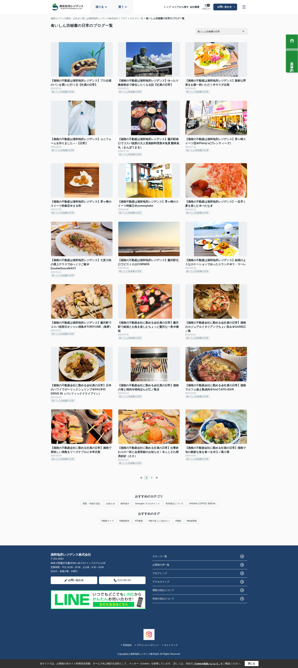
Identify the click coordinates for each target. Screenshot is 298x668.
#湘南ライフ (107, 521)
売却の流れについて (163, 598)
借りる (100, 6)
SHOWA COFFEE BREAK (202, 503)
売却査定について (174, 503)
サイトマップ (171, 645)
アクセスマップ (160, 581)
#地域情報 (192, 521)
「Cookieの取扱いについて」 (206, 663)
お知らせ (110, 503)
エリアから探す (180, 7)
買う (121, 6)
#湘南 (178, 521)
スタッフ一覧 (159, 556)
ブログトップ (159, 573)
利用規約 (127, 645)
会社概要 (195, 7)
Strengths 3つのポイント (147, 503)
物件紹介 (125, 503)
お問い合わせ (224, 6)
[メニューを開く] (244, 7)
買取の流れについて (163, 590)
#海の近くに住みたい (159, 521)
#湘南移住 (124, 521)
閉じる (251, 663)
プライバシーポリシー (148, 645)
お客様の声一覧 (160, 564)
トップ (167, 7)
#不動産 (139, 521)
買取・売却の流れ (92, 503)
